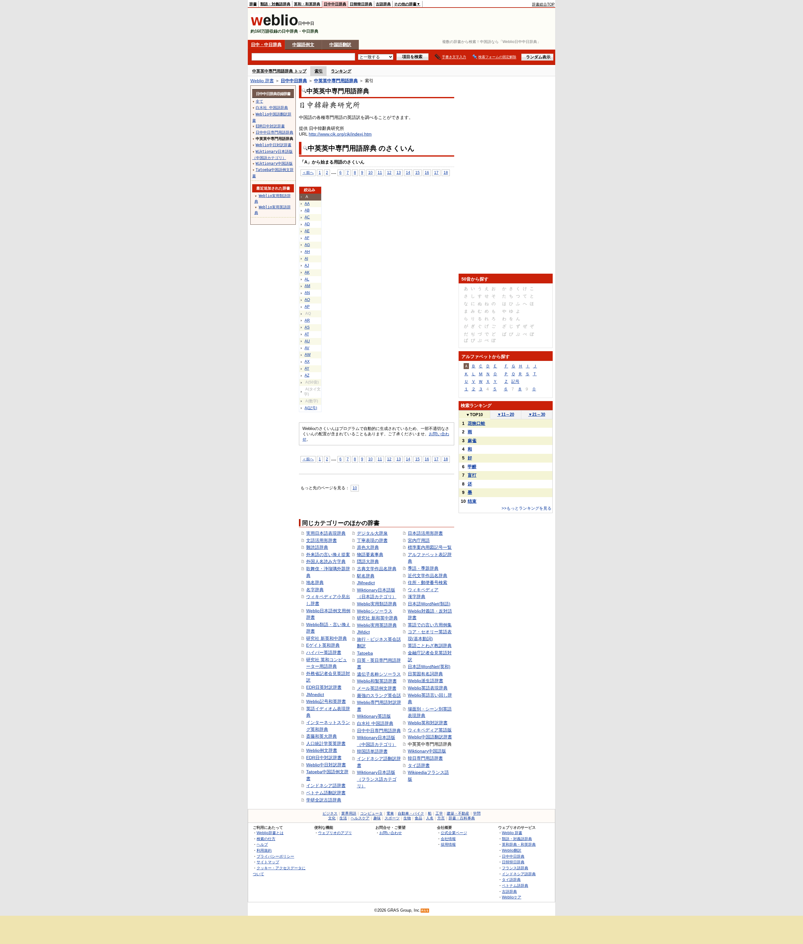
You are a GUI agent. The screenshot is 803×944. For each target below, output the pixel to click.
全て (259, 101)
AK (307, 272)
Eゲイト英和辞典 (323, 645)
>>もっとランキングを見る (526, 508)
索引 (319, 71)
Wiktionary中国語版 (427, 751)
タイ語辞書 (419, 765)
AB (307, 210)
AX (307, 361)
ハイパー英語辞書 (323, 652)
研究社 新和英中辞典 (377, 617)
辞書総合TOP (543, 4)
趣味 (377, 818)
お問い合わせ (390, 833)
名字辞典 (315, 589)
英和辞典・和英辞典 (519, 844)
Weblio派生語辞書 (425, 680)
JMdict (363, 632)
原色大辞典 (368, 547)
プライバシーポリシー (275, 856)
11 (380, 172)
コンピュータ (371, 813)
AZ (307, 375)
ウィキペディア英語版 (430, 729)
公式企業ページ (454, 833)
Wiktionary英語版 (374, 716)
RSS (425, 910)
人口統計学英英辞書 (326, 743)
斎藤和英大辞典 (321, 736)
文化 (332, 818)
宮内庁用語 (419, 540)
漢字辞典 (416, 596)
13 (398, 172)
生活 (343, 818)
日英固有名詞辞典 (425, 673)
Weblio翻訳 (511, 850)
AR (307, 320)
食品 (418, 818)
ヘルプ (262, 844)
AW (308, 354)
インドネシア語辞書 (326, 785)
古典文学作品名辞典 (376, 568)
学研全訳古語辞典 (323, 799)
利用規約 (264, 850)
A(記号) (311, 408)
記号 (515, 381)
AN (307, 293)
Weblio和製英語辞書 (377, 681)
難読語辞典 (317, 547)
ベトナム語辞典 (515, 885)
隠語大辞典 (368, 561)
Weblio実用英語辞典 (377, 625)
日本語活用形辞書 (425, 533)
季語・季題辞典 (423, 568)
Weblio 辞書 (262, 80)
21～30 (536, 414)
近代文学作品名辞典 (427, 575)
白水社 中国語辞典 (375, 723)
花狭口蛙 (476, 423)
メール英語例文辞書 (376, 688)
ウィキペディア (423, 589)
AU (307, 341)
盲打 (472, 475)
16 (427, 172)
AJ (307, 265)
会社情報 (448, 839)
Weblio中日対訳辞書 (326, 764)
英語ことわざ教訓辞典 (430, 645)
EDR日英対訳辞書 (324, 687)
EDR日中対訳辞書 (324, 757)
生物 (407, 818)
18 (446, 172)
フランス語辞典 (515, 868)
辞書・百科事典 (462, 818)
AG (307, 245)
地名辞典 (315, 582)
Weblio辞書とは (270, 833)
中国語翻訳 (340, 44)
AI (306, 258)
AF (307, 238)
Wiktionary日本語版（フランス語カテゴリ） (376, 779)
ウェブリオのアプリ (335, 833)
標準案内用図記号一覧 (430, 547)
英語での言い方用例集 (430, 624)
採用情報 (448, 844)
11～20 (505, 414)
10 (370, 172)
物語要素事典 (370, 554)
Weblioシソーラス (374, 611)
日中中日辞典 (335, 4)
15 (417, 172)
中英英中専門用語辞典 (336, 80)
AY (307, 368)
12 (389, 172)
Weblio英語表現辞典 (428, 687)
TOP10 (474, 414)
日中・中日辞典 (266, 44)
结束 (472, 501)
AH (307, 251)
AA (307, 203)
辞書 (253, 4)
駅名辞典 (366, 575)
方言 (441, 818)
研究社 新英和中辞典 (326, 638)
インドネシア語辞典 (519, 874)
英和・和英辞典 (307, 4)
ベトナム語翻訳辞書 (326, 792)
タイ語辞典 (511, 879)
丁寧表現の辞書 (372, 540)
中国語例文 (303, 44)
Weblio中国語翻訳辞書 (430, 736)
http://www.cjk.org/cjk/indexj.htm (340, 134)
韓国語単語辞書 (372, 751)
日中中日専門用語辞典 (379, 730)
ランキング (341, 71)
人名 (429, 818)
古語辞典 (383, 4)
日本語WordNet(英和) (429, 666)
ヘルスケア (360, 818)
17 (436, 172)
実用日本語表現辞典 (326, 533)
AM (307, 286)
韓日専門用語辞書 (425, 758)
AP (307, 306)
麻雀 (472, 440)
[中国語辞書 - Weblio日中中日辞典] (274, 24)
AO (307, 300)
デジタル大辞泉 (372, 533)
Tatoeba (365, 653)
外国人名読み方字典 (326, 561)
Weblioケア (511, 897)
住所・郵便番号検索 (427, 582)
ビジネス (330, 813)
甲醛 (472, 466)
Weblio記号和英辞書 (326, 701)
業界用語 (348, 813)
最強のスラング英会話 (379, 695)
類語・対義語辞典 (275, 4)
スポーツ (392, 818)
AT (307, 334)
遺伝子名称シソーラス (379, 674)
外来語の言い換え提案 (328, 554)
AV (307, 348)
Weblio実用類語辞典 (377, 603)
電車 (390, 813)
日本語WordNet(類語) (429, 603)
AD (307, 224)
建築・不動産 (458, 813)
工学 (439, 813)
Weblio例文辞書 (321, 750)
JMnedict (315, 694)
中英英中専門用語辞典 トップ (279, 71)
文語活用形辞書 (321, 540)
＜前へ (308, 172)
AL (307, 279)
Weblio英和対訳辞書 (428, 722)
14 (408, 172)
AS (307, 327)
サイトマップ (268, 862)
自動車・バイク (411, 813)
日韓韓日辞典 (361, 4)
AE (307, 231)
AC (307, 217)
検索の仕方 (266, 839)
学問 (477, 813)
